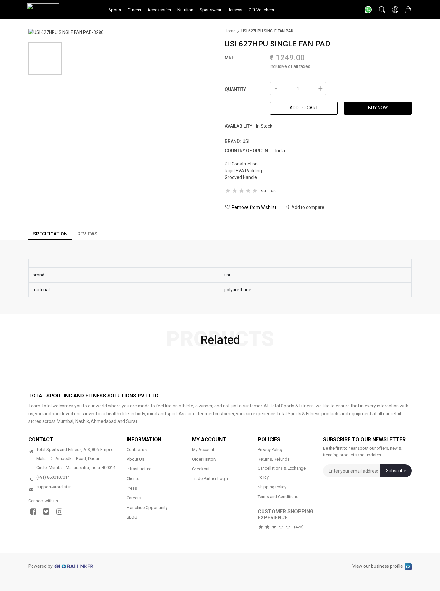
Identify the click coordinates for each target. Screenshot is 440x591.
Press (132, 488)
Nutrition (185, 9)
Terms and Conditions (278, 496)
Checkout (201, 468)
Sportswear (210, 9)
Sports (115, 9)
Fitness (134, 9)
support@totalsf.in (54, 487)
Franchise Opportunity (147, 507)
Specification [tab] (50, 234)
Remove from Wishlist (254, 207)
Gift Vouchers (261, 9)
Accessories (159, 9)
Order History (204, 459)
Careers (134, 498)
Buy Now (378, 107)
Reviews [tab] (87, 234)
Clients (133, 478)
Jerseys (235, 9)
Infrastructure (139, 468)
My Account (203, 449)
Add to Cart (304, 107)
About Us (135, 459)
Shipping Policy (272, 487)
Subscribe (396, 470)
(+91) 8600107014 (53, 477)
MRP (229, 57)
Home (230, 31)
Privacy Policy (270, 449)
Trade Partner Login (210, 478)
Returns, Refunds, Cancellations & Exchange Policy (282, 468)
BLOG (132, 517)
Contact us (137, 449)
